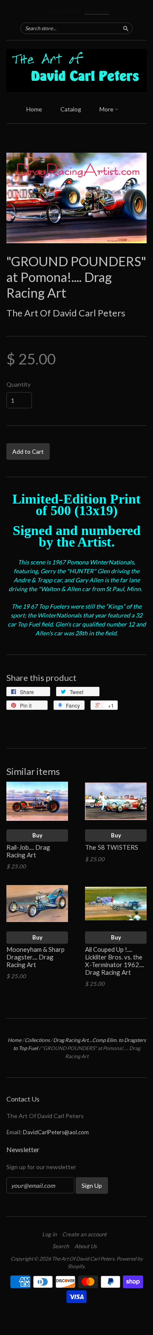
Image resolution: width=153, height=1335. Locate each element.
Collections (37, 1040)
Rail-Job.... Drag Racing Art (28, 851)
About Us (85, 1246)
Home (34, 109)
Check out (97, 11)
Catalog (70, 109)
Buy (37, 835)
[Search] (125, 28)
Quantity (18, 384)
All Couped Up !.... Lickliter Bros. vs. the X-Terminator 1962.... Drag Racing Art (114, 960)
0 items (62, 11)
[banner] (76, 70)
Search (60, 1246)
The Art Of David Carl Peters (65, 313)
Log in (49, 1234)
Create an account (84, 1234)
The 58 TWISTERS (112, 847)
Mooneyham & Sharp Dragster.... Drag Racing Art (35, 956)
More (107, 109)
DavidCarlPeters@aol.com (56, 1132)
